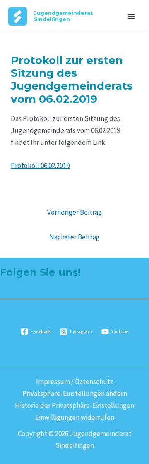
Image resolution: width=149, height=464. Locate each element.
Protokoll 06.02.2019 (40, 165)
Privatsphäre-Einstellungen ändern (74, 393)
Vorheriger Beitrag (74, 212)
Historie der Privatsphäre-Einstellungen (74, 405)
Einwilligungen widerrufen (74, 417)
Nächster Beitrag (74, 236)
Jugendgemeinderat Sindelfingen (63, 16)
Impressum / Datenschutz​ (74, 381)
